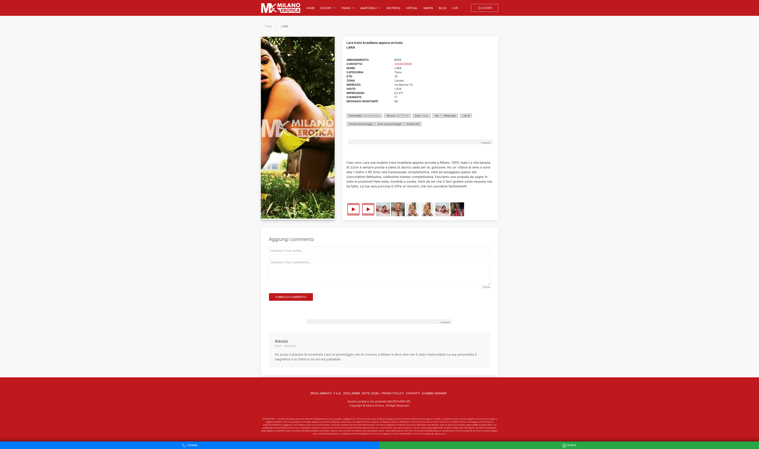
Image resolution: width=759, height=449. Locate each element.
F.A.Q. (337, 393)
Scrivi (571, 445)
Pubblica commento (291, 297)
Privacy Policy (393, 393)
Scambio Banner (434, 393)
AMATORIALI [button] (368, 8)
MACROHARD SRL (399, 401)
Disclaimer (351, 393)
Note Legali (371, 393)
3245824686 (403, 64)
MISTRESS (393, 8)
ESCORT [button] (325, 8)
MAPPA (428, 8)
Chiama (191, 445)
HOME (310, 8)
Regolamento (321, 393)
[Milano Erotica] (280, 8)
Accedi (486, 7)
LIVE (455, 8)
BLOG (442, 8)
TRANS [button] (346, 8)
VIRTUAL (412, 8)
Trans (268, 26)
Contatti (413, 393)
